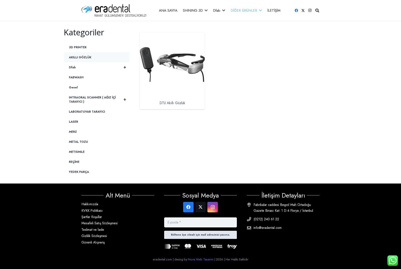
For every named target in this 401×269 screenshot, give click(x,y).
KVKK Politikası (92, 210)
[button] (317, 10)
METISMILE (77, 152)
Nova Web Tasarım (200, 259)
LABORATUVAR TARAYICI (87, 112)
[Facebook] (296, 10)
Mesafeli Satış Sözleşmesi (99, 223)
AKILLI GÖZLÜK (80, 57)
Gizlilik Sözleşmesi (94, 235)
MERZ (73, 132)
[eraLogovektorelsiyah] (113, 10)
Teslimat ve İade (92, 229)
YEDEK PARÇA (79, 172)
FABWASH (76, 77)
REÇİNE (74, 162)
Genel (73, 87)
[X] (303, 10)
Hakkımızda (89, 204)
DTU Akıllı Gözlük (172, 103)
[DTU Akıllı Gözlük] (172, 35)
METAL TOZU (78, 142)
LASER (73, 122)
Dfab (97, 67)
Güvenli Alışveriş (93, 242)
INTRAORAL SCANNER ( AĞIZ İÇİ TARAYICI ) (97, 99)
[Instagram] (309, 10)
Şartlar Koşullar (91, 216)
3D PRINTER (77, 47)
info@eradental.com (268, 227)
